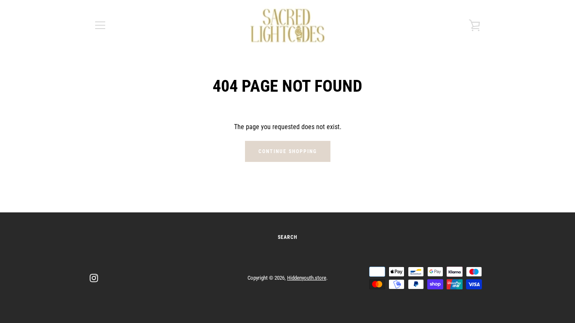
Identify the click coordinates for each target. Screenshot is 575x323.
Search (287, 237)
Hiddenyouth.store (306, 278)
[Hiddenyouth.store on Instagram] (94, 277)
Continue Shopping (287, 151)
